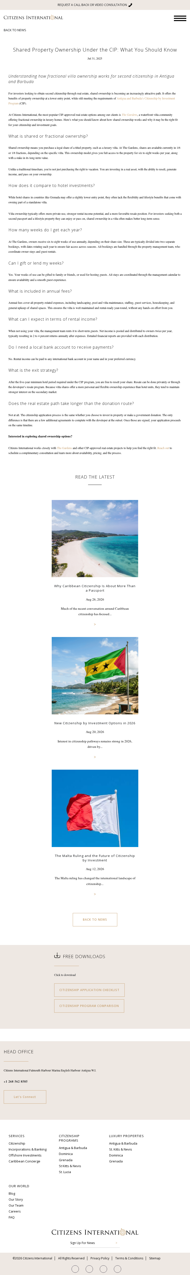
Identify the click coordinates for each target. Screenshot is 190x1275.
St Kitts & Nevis (70, 1165)
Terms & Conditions (129, 1258)
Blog (12, 1193)
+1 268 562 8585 (16, 1081)
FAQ (12, 1217)
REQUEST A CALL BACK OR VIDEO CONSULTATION (92, 5)
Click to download (65, 975)
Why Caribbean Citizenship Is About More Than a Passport (95, 588)
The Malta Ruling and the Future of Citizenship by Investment (95, 857)
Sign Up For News (82, 1243)
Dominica (66, 1154)
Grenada (65, 1159)
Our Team (16, 1205)
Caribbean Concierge (24, 1161)
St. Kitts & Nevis (120, 1149)
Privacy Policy (100, 1258)
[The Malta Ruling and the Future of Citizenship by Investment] (95, 851)
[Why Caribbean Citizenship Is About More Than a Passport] (95, 581)
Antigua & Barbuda (73, 1148)
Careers (15, 1211)
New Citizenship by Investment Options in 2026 (94, 723)
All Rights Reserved (71, 1258)
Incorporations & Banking (28, 1149)
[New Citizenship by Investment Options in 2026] (95, 718)
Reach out (163, 448)
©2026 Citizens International (32, 1258)
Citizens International (33, 17)
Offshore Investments (25, 1155)
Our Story (16, 1199)
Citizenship (17, 1143)
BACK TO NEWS (15, 30)
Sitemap (155, 1258)
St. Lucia (65, 1172)
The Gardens (64, 448)
